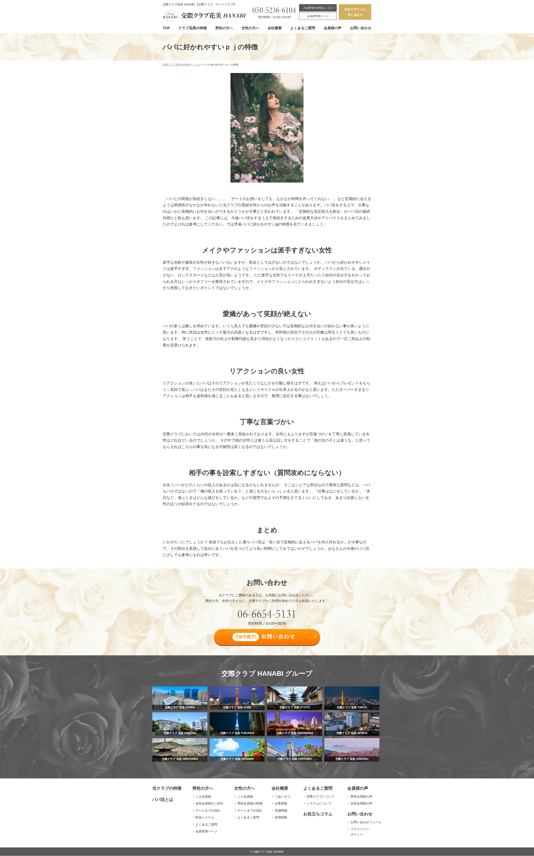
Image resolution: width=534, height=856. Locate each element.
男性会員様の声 (361, 796)
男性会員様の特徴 (249, 803)
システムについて (318, 803)
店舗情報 (281, 810)
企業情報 (281, 803)
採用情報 (281, 817)
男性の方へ (224, 28)
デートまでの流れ (207, 810)
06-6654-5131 (267, 614)
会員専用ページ (206, 831)
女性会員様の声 (361, 803)
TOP (166, 28)
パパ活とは (162, 799)
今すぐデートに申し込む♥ (355, 12)
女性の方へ (250, 28)
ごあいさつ (282, 796)
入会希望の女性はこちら (318, 7)
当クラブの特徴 (166, 788)
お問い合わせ (360, 28)
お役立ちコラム (317, 814)
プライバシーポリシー (359, 831)
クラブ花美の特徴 (192, 28)
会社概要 (275, 28)
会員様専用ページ (318, 16)
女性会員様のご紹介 (209, 803)
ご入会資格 (203, 796)
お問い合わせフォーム (366, 822)
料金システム (204, 817)
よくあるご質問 (302, 28)
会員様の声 (332, 28)
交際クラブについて (320, 796)
